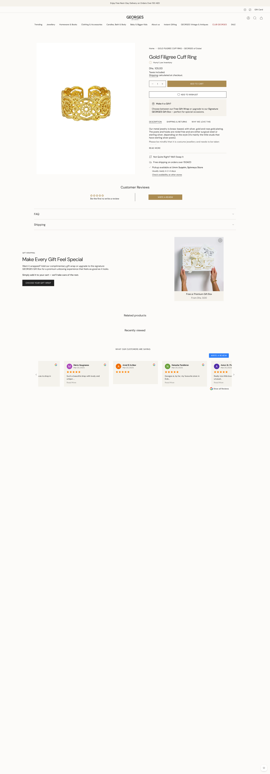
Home (151, 48)
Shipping (153, 75)
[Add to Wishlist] (220, 240)
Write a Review (219, 355)
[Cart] (261, 18)
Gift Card (259, 9)
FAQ (36, 214)
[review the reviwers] (48, 365)
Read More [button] (63, 382)
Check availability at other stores (167, 174)
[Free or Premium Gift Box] (199, 264)
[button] (38, 24)
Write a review (165, 197)
